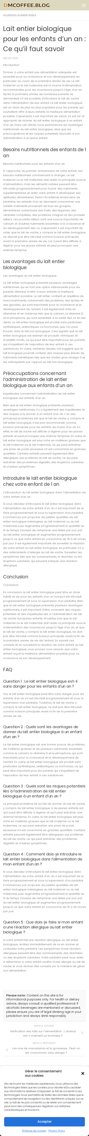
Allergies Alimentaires (19, 15)
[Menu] (84, 5)
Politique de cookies (34, 1130)
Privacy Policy (56, 1130)
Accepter (44, 1121)
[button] (83, 1073)
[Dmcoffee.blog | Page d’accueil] (35, 5)
